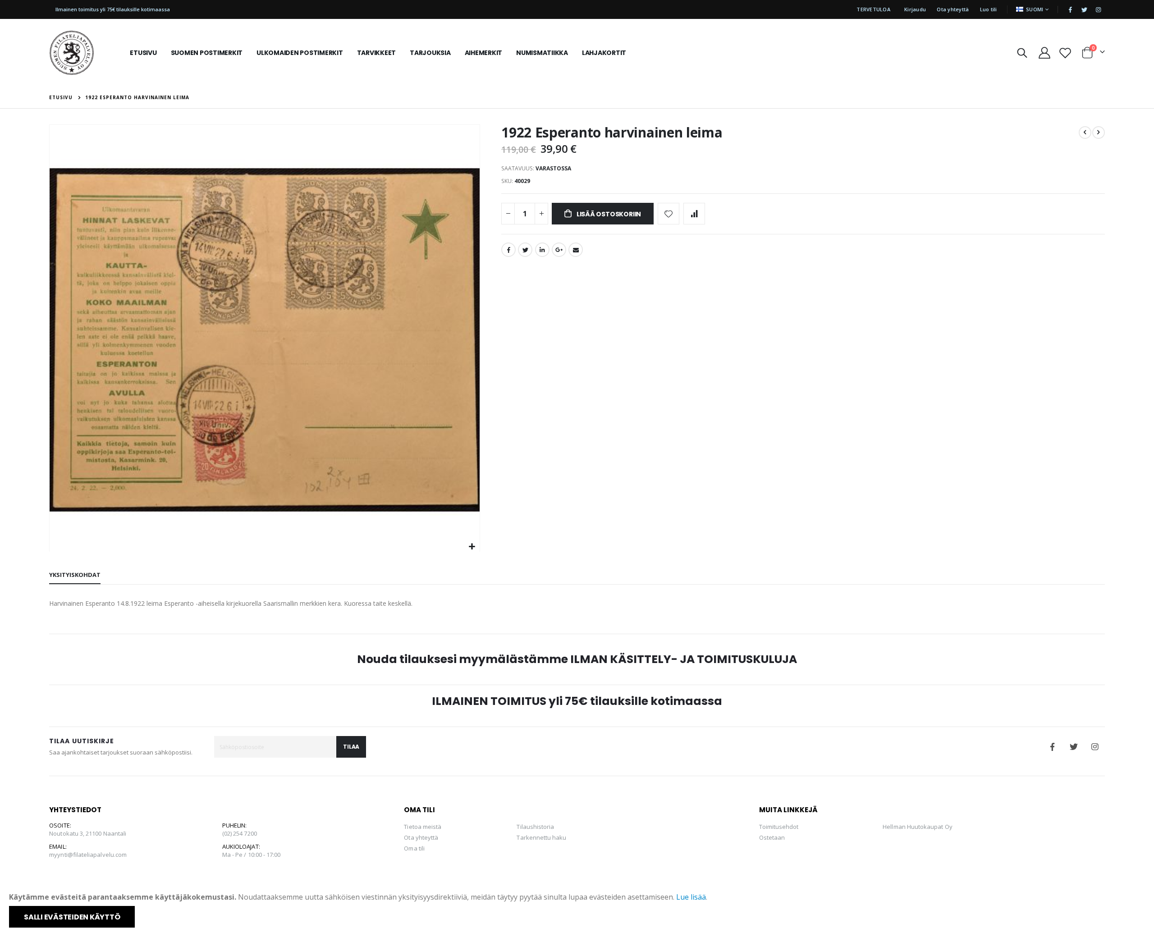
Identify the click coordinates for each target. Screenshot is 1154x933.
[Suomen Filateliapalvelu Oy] (71, 52)
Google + (559, 249)
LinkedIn (542, 249)
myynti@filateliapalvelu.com (88, 855)
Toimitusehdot (779, 827)
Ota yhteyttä (953, 9)
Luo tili (988, 9)
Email (575, 249)
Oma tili (414, 848)
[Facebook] (1070, 9)
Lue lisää (691, 897)
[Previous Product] (1085, 132)
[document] (578, 910)
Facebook (508, 249)
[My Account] (1044, 53)
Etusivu (61, 97)
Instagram (1095, 747)
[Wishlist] (1065, 53)
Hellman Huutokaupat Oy (917, 827)
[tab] (75, 575)
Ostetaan (772, 837)
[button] (472, 547)
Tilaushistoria (535, 827)
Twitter (525, 249)
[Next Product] (1098, 132)
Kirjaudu (915, 9)
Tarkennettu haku (541, 837)
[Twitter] (1084, 9)
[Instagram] (1098, 9)
